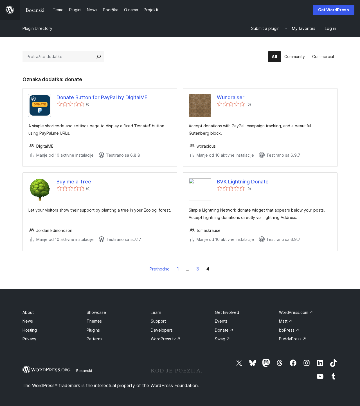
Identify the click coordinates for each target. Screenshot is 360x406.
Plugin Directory (37, 28)
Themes (94, 321)
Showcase (96, 312)
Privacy (29, 338)
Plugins (93, 330)
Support (158, 321)
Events (221, 321)
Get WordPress (333, 9)
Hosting (29, 330)
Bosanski (84, 370)
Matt (285, 321)
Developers (162, 330)
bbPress (289, 330)
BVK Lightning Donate (243, 182)
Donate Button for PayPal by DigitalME (102, 97)
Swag (222, 338)
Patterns (94, 338)
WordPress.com (296, 312)
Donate (224, 330)
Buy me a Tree (74, 182)
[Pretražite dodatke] (98, 56)
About (28, 312)
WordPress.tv (166, 338)
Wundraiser (230, 97)
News (27, 321)
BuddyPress (292, 338)
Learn (156, 312)
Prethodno (160, 269)
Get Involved (227, 312)
